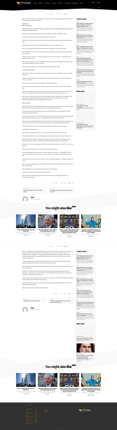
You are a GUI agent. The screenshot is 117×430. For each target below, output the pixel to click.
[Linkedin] (65, 14)
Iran (77, 33)
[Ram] (25, 199)
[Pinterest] (62, 14)
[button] (89, 2)
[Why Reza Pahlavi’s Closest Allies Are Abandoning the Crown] (47, 221)
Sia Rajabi (26, 235)
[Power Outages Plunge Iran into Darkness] (26, 221)
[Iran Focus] (23, 3)
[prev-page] (57, 239)
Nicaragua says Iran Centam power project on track (61, 191)
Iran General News (80, 104)
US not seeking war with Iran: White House (32, 191)
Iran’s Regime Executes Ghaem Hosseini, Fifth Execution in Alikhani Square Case (85, 25)
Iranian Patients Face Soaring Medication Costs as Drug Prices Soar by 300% (85, 36)
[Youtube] (32, 404)
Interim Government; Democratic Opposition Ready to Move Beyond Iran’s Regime (91, 231)
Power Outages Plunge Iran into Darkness (26, 230)
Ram (32, 197)
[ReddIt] (68, 14)
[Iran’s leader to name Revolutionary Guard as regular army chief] (86, 116)
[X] (100, 7)
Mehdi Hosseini (91, 236)
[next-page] (59, 239)
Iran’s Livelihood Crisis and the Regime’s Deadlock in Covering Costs (85, 48)
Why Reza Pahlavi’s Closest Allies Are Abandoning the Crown (47, 230)
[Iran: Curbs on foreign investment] (86, 98)
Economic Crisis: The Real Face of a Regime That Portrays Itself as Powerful (85, 71)
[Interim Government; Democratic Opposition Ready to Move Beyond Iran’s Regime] (91, 221)
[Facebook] (98, 7)
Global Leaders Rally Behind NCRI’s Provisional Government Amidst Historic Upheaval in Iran (69, 231)
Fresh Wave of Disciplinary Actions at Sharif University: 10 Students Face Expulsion (85, 60)
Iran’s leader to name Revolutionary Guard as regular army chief (85, 126)
